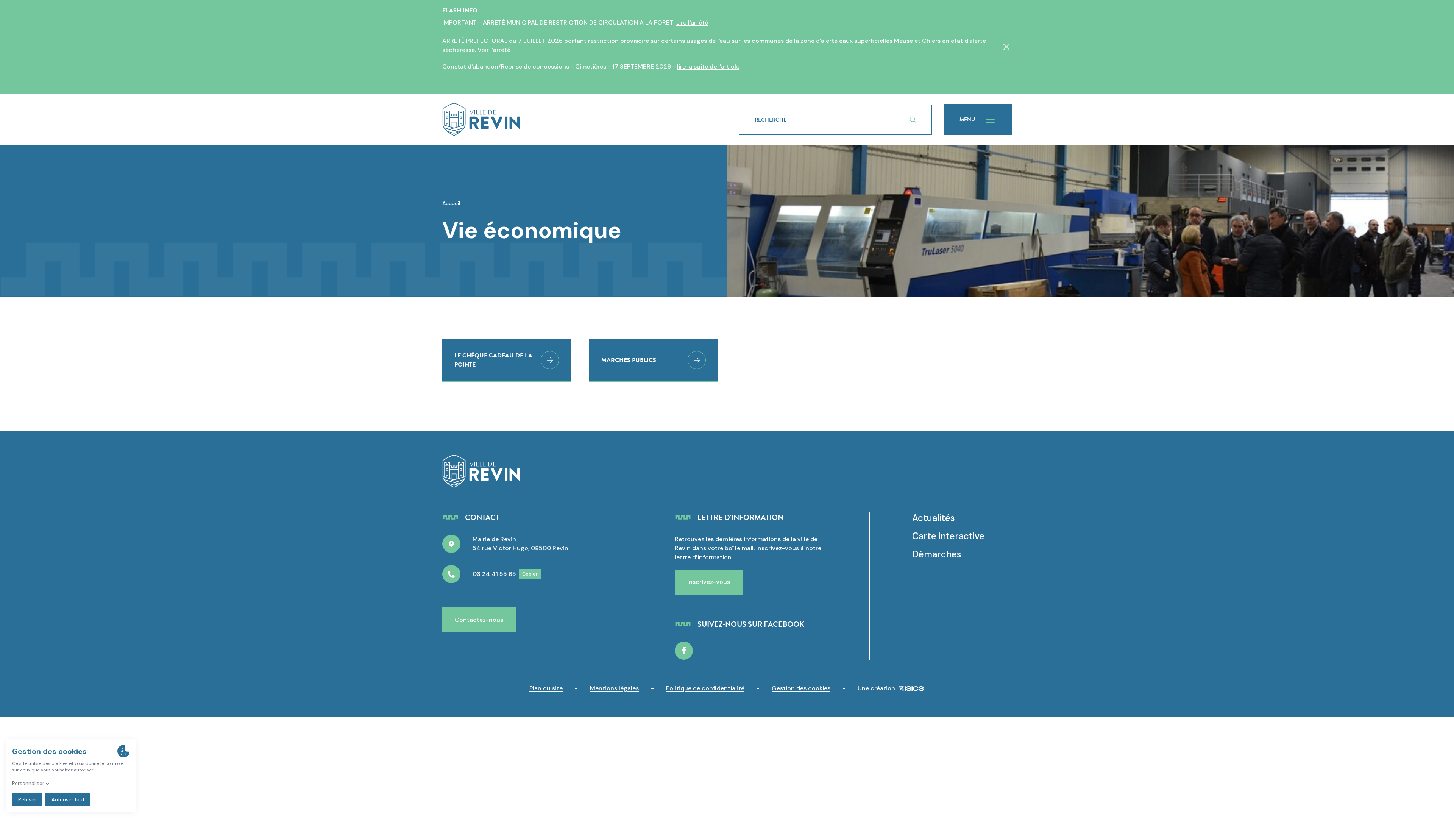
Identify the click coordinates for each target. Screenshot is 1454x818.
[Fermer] (1006, 47)
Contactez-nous (479, 620)
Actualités (933, 518)
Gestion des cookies (801, 688)
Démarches (936, 554)
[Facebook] (684, 651)
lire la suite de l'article (708, 66)
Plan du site (546, 688)
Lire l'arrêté (692, 23)
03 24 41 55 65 (494, 574)
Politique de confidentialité (705, 688)
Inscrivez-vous (708, 582)
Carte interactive (948, 536)
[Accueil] (578, 119)
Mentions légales (614, 688)
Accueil (451, 203)
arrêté (501, 50)
